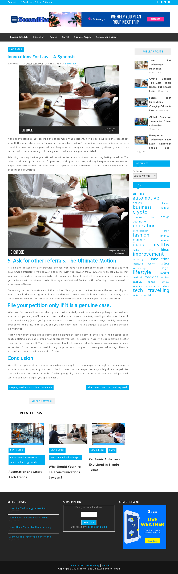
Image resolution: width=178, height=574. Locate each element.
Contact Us (13, 2)
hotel (150, 250)
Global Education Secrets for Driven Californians (160, 121)
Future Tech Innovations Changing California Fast (160, 104)
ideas (165, 250)
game (139, 240)
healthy (160, 245)
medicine (151, 277)
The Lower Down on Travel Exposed (107, 387)
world (147, 296)
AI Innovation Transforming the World (30, 537)
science (137, 286)
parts (137, 282)
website (137, 296)
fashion (141, 235)
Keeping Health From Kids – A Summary (30, 387)
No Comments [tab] (18, 401)
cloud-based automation (23, 457)
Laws (112, 450)
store (166, 286)
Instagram (161, 2)
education (144, 226)
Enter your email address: (89, 517)
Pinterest (168, 2)
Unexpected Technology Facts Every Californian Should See (160, 142)
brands (165, 203)
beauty (137, 203)
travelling (159, 291)
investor (151, 264)
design (165, 217)
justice (164, 264)
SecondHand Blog (96, 527)
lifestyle (142, 273)
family (166, 231)
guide (139, 245)
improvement (148, 254)
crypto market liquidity (143, 217)
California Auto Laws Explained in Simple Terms (104, 465)
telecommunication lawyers (65, 457)
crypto (140, 212)
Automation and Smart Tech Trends (25, 474)
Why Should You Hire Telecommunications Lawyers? (65, 472)
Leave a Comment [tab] (42, 401)
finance (164, 236)
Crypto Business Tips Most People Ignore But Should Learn (160, 85)
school (165, 282)
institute (138, 264)
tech (138, 291)
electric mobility (140, 231)
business (142, 207)
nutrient (165, 277)
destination (140, 222)
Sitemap (49, 2)
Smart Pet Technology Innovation (160, 65)
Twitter (165, 2)
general (164, 241)
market (164, 273)
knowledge (140, 268)
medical (137, 278)
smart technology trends (23, 462)
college (165, 208)
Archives (137, 171)
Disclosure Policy (32, 2)
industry (138, 259)
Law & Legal (16, 49)
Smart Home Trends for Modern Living (30, 527)
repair (151, 282)
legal (165, 268)
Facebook (157, 2)
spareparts (152, 286)
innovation (160, 259)
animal (139, 194)
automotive (146, 198)
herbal (136, 250)
